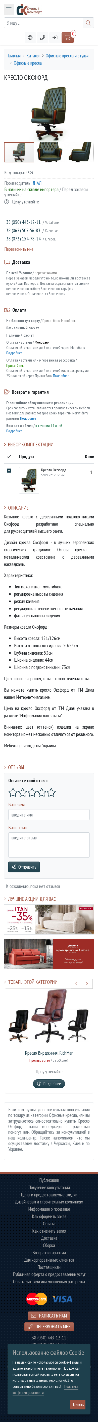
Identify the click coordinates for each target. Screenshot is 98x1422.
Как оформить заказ (49, 1216)
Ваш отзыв (17, 827)
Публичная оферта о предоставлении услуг (49, 1274)
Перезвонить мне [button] (52, 1326)
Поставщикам (49, 1267)
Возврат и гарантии (49, 1252)
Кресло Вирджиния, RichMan (49, 1053)
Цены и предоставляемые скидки (49, 1194)
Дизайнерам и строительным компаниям (49, 1201)
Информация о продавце (49, 1209)
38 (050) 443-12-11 (23, 222)
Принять (78, 1404)
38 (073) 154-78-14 (23, 238)
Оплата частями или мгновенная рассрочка (49, 1281)
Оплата (49, 1223)
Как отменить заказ (49, 1231)
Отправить (27, 867)
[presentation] (76, 983)
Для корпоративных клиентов (49, 1260)
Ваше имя (16, 804)
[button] (42, 37)
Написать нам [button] (52, 1315)
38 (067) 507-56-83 (23, 230)
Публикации (49, 1180)
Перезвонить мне (18, 249)
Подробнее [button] (52, 1083)
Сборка (49, 1245)
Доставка (49, 1238)
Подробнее (14, 352)
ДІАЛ (36, 183)
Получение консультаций (49, 1187)
